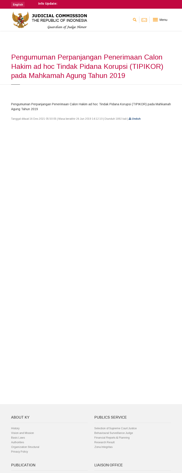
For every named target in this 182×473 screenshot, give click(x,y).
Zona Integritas (103, 447)
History (15, 428)
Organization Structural (25, 447)
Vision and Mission (22, 433)
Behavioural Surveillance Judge (113, 433)
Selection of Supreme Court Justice (115, 428)
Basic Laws (18, 437)
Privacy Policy (19, 451)
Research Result (104, 442)
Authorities (17, 442)
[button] (18, 4)
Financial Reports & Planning (112, 437)
